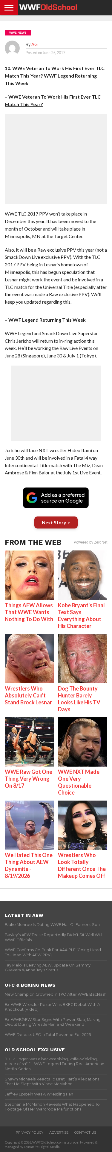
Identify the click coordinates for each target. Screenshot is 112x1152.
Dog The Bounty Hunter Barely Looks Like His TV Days (79, 698)
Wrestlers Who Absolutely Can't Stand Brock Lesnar (28, 695)
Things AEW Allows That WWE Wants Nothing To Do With (29, 612)
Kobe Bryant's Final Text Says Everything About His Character (81, 615)
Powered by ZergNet (90, 542)
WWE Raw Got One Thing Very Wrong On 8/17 (28, 778)
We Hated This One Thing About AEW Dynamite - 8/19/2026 (29, 865)
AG (34, 44)
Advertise (58, 1132)
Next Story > (56, 522)
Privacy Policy (29, 1132)
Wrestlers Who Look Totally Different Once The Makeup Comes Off (82, 865)
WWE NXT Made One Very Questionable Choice (78, 782)
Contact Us (85, 1132)
